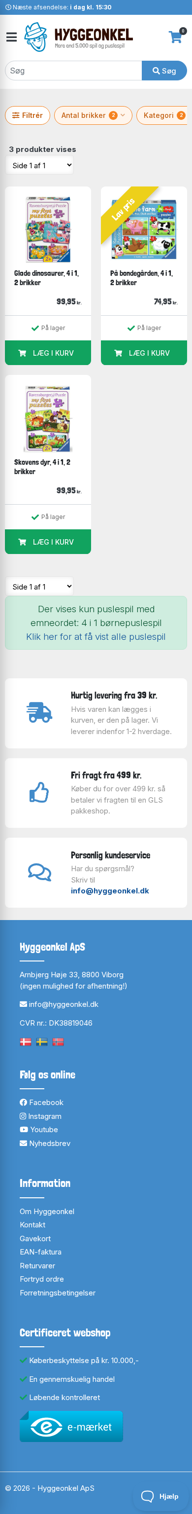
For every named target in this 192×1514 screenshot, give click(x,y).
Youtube (43, 1129)
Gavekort (35, 1238)
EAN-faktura (41, 1251)
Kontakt (32, 1224)
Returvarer (37, 1265)
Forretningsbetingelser (58, 1292)
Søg (168, 70)
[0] (175, 37)
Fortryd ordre (42, 1279)
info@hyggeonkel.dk (110, 890)
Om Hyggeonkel (47, 1211)
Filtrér (32, 115)
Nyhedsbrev (48, 1143)
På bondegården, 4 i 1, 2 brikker (141, 278)
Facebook (45, 1102)
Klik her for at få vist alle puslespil (96, 636)
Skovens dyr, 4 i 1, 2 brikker (42, 467)
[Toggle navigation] (11, 37)
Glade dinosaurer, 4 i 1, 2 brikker (46, 278)
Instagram (44, 1116)
